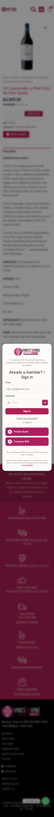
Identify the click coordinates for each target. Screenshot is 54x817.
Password (10, 396)
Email (8, 382)
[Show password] (45, 402)
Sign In (27, 411)
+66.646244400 (27, 465)
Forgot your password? (27, 419)
